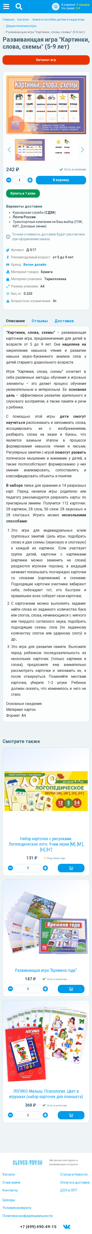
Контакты (10, 1190)
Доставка (64, 320)
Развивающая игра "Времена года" (46, 970)
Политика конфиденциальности (28, 1216)
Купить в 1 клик (22, 193)
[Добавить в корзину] (71, 868)
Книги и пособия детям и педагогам (58, 19)
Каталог (23, 19)
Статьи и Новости (74, 1174)
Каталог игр (46, 60)
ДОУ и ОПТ (68, 1190)
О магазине (12, 1182)
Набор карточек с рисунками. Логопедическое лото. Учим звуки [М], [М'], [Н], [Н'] (46, 844)
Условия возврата (17, 1208)
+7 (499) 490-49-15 (38, 1226)
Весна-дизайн (34, 264)
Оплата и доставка (75, 1182)
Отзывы (40, 320)
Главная (8, 19)
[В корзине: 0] (61, 180)
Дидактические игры (21, 26)
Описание (15, 320)
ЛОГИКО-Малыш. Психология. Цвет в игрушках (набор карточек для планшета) (46, 1094)
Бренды (9, 1200)
